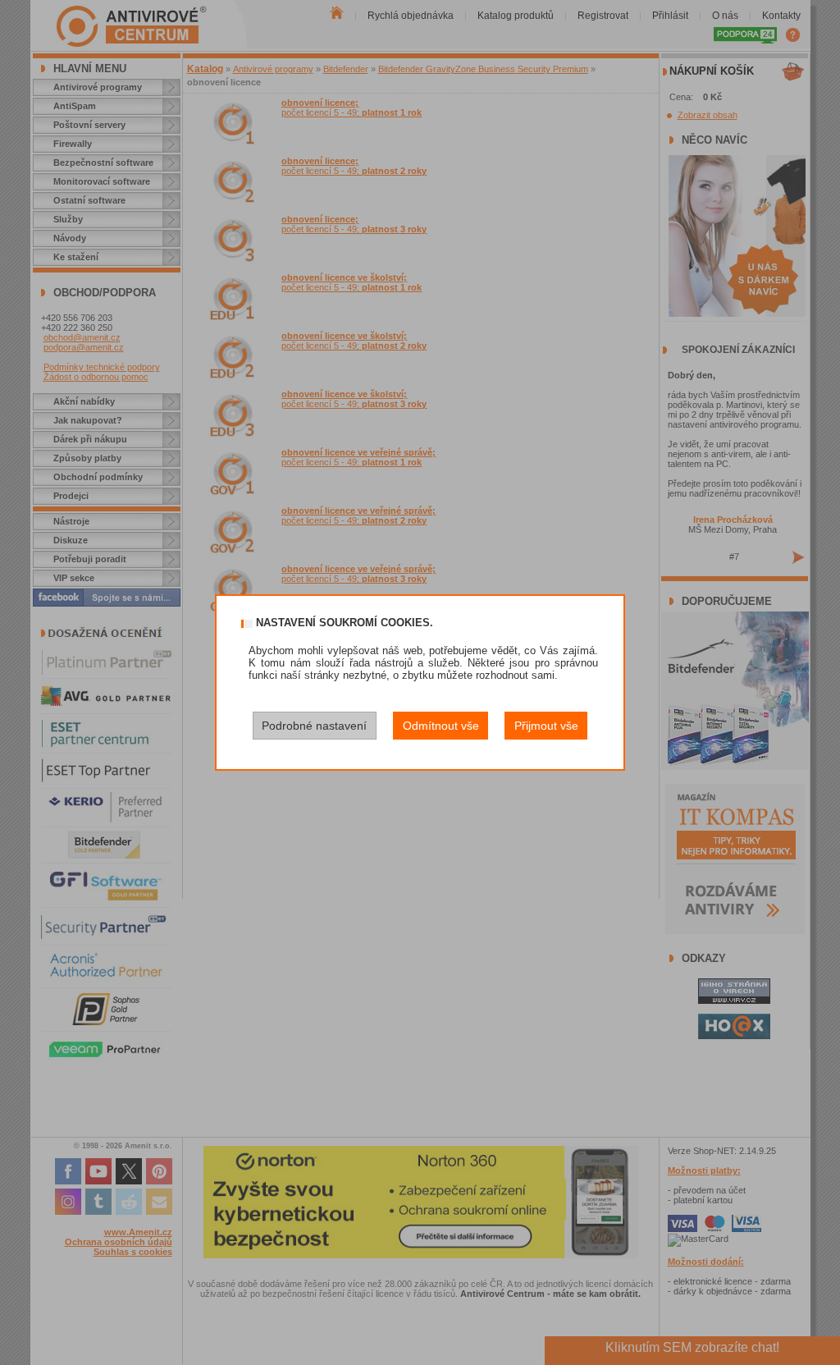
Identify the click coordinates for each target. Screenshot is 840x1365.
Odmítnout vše (441, 725)
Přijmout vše (546, 725)
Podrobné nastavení (314, 725)
